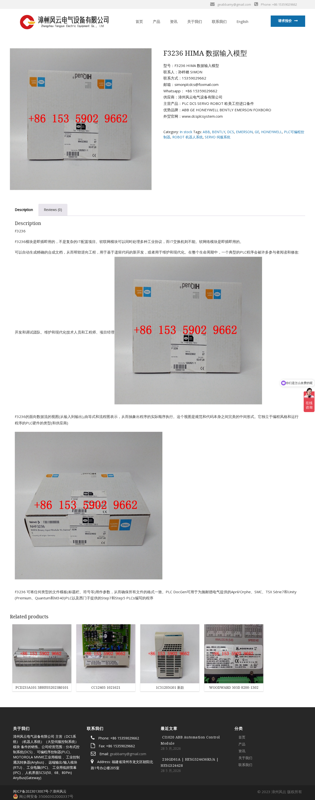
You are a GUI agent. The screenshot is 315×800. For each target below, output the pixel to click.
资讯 (173, 21)
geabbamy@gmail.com (128, 754)
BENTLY (218, 131)
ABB (206, 131)
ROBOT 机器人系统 (187, 137)
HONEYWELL (271, 131)
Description (24, 209)
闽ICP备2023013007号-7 (32, 791)
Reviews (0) (53, 209)
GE (257, 131)
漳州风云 (59, 791)
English (242, 21)
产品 (156, 21)
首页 (139, 21)
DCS (230, 131)
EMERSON (244, 131)
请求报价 (285, 20)
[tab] (23, 210)
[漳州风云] (63, 21)
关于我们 (194, 21)
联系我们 (219, 21)
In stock (186, 131)
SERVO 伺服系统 (217, 137)
